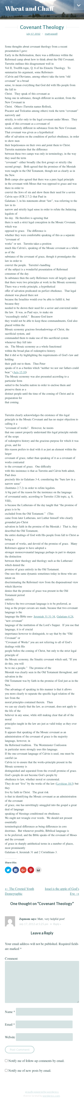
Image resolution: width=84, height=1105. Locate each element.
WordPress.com (51, 1095)
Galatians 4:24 (65, 616)
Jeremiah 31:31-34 (44, 616)
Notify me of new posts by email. (29, 1070)
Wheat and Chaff (29, 8)
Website (10, 1037)
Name (10, 1011)
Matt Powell (51, 33)
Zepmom (24, 919)
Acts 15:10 (19, 372)
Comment (11, 958)
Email (10, 1024)
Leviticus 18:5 (64, 783)
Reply (56, 924)
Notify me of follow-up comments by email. (36, 1060)
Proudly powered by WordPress (42, 1091)
